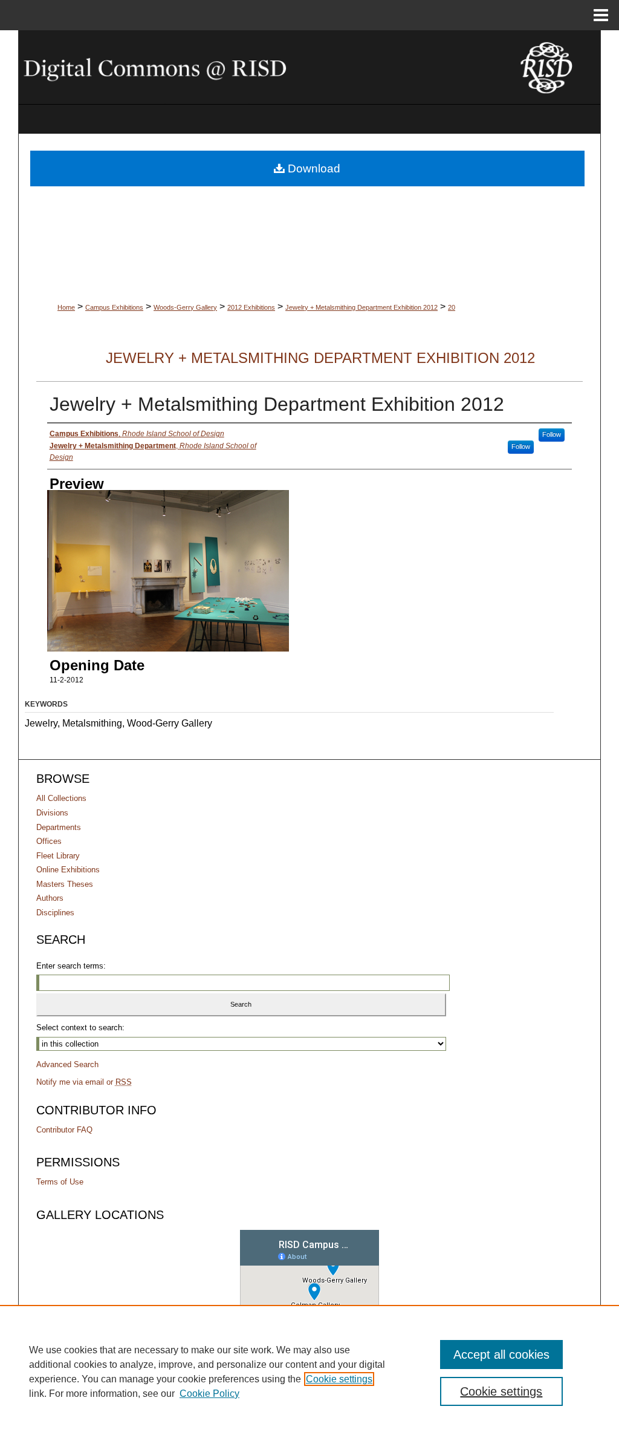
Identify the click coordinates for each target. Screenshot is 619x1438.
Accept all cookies (501, 1354)
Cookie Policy (209, 1393)
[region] (309, 1371)
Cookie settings (339, 1379)
